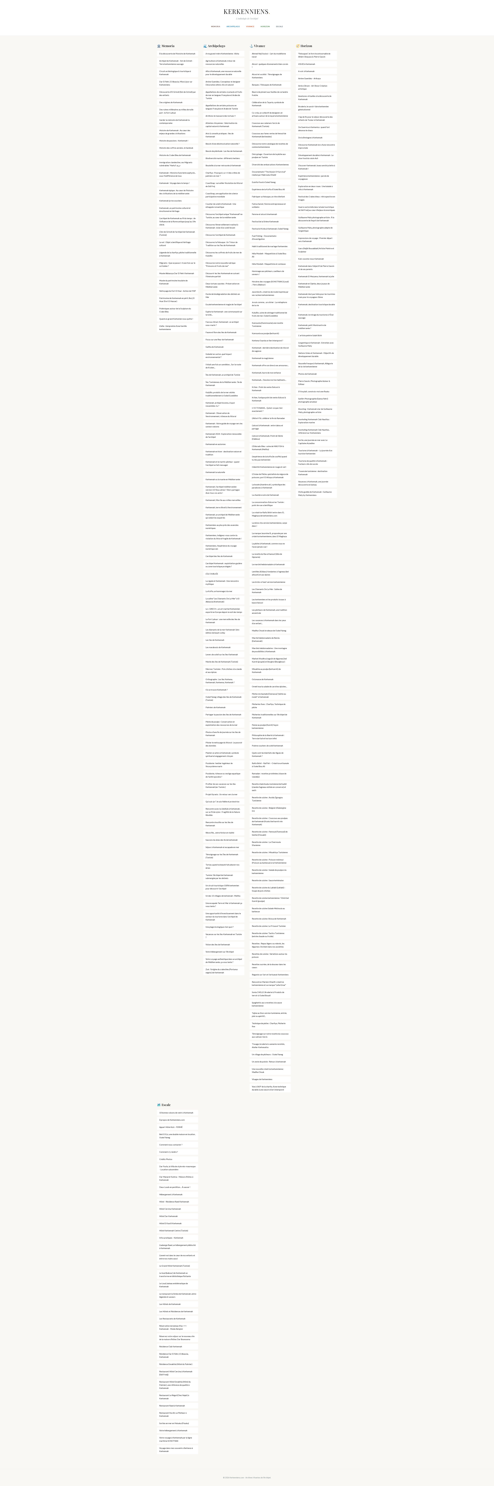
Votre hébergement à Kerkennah (173, 1430)
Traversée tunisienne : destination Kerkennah (312, 472)
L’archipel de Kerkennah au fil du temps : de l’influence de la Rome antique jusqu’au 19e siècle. (177, 221)
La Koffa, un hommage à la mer (219, 591)
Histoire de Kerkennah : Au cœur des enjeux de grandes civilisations (174, 132)
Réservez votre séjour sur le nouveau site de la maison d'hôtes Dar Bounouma (177, 1337)
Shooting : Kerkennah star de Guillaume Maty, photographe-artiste (315, 410)
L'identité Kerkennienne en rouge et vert (269, 467)
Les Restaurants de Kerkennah (172, 1318)
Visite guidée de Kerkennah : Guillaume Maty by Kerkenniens (315, 493)
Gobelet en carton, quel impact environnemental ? (219, 355)
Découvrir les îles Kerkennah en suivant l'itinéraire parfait (222, 275)
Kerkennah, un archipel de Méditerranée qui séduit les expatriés (223, 516)
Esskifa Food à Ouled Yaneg (264, 182)
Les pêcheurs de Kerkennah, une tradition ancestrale (269, 611)
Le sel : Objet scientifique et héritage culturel (175, 243)
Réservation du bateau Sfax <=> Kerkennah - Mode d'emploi (173, 1327)
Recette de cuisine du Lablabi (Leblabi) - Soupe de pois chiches (268, 889)
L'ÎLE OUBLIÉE (212, 574)
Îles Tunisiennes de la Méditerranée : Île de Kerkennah (224, 383)
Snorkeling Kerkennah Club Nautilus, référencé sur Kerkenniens (313, 431)
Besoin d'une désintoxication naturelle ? (223, 144)
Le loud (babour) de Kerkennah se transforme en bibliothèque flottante (175, 1274)
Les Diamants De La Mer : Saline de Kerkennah (267, 590)
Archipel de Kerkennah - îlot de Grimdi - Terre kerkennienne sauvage (176, 62)
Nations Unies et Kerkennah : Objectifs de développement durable (316, 354)
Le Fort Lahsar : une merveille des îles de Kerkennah (223, 621)
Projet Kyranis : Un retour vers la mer (221, 794)
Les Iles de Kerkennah (215, 640)
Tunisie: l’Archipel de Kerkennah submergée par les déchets (219, 876)
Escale (279, 26)
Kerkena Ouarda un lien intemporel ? (267, 340)
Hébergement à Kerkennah (170, 1194)
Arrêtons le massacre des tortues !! (221, 116)
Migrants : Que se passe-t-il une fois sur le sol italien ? (177, 264)
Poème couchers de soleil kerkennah (267, 745)
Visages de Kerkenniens (262, 1079)
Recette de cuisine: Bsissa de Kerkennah (269, 919)
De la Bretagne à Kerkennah (310, 137)
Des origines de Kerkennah (170, 102)
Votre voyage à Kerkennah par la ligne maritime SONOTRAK (175, 1439)
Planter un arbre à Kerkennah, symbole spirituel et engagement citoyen (222, 754)
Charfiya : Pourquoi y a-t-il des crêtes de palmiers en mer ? (223, 174)
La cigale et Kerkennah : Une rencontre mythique (222, 582)
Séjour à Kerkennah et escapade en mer (222, 847)
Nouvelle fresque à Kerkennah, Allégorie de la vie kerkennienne (315, 365)
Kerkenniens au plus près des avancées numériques (222, 526)
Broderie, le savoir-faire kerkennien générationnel (313, 108)
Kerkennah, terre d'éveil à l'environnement (224, 507)
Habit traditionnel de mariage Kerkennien (270, 246)
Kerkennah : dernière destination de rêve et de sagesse (270, 349)
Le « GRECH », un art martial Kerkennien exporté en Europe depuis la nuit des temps (224, 610)
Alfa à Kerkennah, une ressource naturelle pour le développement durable (223, 72)
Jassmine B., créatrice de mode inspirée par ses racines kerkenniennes (270, 293)
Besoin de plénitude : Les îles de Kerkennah (224, 151)
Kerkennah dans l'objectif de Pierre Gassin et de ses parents (316, 267)
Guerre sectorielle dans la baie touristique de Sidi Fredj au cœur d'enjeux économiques (316, 208)
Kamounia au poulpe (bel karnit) (265, 333)
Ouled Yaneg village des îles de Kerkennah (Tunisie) (223, 698)
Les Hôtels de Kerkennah (170, 1304)
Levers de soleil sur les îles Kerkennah (222, 654)
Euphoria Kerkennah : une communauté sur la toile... (224, 313)
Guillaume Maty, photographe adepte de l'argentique (315, 229)
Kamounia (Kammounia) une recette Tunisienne (267, 324)
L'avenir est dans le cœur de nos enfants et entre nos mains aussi (177, 1257)
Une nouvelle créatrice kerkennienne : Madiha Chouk (268, 1070)
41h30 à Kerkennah (306, 64)
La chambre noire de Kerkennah (265, 495)
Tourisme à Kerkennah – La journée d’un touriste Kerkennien (315, 452)
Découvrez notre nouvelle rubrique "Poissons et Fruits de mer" (220, 264)
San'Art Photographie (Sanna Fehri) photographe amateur (313, 400)
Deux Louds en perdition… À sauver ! (174, 1187)
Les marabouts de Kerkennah (218, 647)
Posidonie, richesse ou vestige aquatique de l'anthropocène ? (223, 775)
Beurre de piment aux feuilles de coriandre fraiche (270, 93)
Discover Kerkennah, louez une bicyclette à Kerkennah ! (316, 167)
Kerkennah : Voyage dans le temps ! (174, 183)
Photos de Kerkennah (307, 374)
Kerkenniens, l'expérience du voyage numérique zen (221, 547)
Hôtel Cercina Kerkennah (170, 1209)
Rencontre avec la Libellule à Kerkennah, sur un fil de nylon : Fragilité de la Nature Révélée (223, 812)
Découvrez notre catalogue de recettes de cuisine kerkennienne (270, 145)
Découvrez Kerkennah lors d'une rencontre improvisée (316, 146)
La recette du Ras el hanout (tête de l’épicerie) (267, 555)
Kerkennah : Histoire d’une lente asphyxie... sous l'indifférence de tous (177, 174)
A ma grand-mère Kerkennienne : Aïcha (222, 53)
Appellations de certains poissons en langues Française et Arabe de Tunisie (222, 107)
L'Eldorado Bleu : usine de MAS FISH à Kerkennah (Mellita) (268, 447)
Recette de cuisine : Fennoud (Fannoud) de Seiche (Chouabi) (270, 833)
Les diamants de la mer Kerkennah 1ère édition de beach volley (222, 631)
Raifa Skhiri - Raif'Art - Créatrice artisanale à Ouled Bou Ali (270, 764)
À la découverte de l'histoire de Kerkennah (177, 53)
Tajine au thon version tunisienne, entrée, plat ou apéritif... (269, 1014)
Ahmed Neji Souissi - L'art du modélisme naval (269, 55)
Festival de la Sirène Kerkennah (265, 221)
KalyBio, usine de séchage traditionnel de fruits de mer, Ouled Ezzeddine (269, 314)
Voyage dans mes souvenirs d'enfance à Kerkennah (176, 1449)
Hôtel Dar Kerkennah (168, 1216)
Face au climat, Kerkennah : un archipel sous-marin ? (222, 323)
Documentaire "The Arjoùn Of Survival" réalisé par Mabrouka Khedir (269, 173)
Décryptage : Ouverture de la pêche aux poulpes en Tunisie (269, 155)
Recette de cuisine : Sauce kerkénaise (268, 880)
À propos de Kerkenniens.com (172, 1120)
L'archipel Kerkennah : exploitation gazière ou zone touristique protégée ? (224, 565)
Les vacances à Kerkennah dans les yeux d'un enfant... (269, 622)
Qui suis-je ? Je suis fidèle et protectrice (222, 801)
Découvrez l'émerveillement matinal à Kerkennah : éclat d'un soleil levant (222, 226)
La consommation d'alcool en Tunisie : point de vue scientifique (268, 503)
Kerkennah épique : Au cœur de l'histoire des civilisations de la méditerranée (176, 192)
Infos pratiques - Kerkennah (171, 1238)
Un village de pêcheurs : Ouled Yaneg (267, 1054)
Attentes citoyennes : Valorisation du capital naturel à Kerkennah (221, 124)
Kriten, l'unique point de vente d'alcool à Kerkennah (269, 399)
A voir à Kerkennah (306, 71)
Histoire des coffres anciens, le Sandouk (176, 148)
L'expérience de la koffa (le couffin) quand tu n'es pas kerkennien (269, 458)
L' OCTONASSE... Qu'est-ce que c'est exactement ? (267, 409)
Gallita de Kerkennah (215, 347)
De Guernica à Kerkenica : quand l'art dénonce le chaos (314, 128)
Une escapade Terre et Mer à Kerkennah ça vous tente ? (224, 904)
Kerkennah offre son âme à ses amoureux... (270, 365)
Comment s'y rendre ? (168, 1152)
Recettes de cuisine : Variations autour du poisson (269, 955)
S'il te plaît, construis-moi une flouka (313, 391)
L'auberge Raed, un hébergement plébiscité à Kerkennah (177, 1246)
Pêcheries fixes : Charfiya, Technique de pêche (268, 705)
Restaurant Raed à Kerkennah (172, 1405)
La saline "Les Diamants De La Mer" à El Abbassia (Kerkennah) (222, 600)
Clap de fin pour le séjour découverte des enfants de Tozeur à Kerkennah (315, 118)
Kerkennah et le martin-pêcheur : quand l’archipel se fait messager (222, 463)
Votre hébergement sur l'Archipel (220, 952)
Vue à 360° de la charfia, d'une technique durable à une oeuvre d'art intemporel (269, 1088)
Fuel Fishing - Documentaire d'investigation (264, 237)
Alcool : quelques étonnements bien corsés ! (270, 65)
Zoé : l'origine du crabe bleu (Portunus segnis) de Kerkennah (222, 971)
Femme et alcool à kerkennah (264, 214)
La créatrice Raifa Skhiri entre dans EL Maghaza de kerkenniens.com (268, 514)
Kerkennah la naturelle (215, 472)
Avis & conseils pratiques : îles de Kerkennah (219, 135)
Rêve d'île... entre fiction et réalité (220, 833)
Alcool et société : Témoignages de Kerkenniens (267, 76)
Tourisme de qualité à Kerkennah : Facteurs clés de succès (312, 462)
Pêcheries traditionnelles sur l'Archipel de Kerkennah (269, 716)
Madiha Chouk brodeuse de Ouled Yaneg (269, 630)
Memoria (215, 26)
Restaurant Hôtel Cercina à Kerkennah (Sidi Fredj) (175, 1373)
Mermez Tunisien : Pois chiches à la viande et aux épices (224, 670)
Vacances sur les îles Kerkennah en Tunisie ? (224, 935)
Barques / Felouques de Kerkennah (266, 85)
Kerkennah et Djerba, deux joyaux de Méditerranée (314, 285)
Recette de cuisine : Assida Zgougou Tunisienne (267, 799)
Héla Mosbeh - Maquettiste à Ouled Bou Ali (269, 255)
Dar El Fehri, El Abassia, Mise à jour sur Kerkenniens (175, 83)
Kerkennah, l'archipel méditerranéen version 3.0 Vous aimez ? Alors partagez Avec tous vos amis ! (223, 490)
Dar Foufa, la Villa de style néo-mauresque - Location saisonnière (177, 1168)
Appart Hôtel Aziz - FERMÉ (171, 1127)
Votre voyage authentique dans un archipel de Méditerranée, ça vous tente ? (224, 960)
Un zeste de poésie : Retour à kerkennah (269, 1061)
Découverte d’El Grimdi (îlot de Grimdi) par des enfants (177, 93)
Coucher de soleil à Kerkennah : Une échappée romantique (221, 205)
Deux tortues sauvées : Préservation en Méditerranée (222, 285)
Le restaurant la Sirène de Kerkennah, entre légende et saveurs (177, 1295)
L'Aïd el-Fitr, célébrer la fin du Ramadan (268, 418)
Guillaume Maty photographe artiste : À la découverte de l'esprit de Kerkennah (316, 219)
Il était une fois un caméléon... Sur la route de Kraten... (223, 366)
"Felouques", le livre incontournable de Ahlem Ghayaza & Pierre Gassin (314, 55)
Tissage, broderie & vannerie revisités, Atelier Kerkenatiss (268, 1045)
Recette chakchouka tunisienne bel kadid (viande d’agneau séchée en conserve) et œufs (269, 787)
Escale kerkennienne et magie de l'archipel (224, 304)
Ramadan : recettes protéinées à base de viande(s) (269, 775)
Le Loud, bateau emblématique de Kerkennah (173, 1285)
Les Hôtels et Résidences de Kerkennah (176, 1311)
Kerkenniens (247, 11)
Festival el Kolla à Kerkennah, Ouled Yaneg (270, 229)
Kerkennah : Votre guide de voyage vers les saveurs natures (224, 425)
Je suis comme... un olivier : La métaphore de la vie (269, 303)
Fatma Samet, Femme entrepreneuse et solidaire (269, 205)
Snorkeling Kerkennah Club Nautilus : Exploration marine (314, 421)
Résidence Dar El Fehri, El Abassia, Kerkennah (173, 1355)
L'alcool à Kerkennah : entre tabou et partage (267, 427)
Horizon (265, 26)
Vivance (250, 26)
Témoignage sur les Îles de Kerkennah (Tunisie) (222, 856)
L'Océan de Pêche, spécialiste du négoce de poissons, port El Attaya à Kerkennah (270, 475)
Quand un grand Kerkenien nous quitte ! (176, 319)
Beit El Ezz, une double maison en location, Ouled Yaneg (177, 1136)
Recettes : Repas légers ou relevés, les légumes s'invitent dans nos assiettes (268, 945)
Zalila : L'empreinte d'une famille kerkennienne (173, 327)
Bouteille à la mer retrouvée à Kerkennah (223, 165)
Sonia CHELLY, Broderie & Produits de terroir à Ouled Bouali (268, 993)
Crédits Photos (165, 1159)
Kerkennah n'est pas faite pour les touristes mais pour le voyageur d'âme (316, 295)
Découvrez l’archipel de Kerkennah (220, 235)
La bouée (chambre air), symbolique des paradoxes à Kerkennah (268, 486)
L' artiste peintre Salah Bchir (310, 335)
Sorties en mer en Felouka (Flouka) (174, 1423)
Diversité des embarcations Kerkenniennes (270, 164)
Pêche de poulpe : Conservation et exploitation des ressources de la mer (221, 723)
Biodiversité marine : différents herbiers (223, 158)
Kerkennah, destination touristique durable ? (316, 306)
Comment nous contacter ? (170, 1145)
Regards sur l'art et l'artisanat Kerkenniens (270, 974)
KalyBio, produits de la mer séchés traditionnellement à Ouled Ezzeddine (222, 394)
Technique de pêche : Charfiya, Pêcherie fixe (268, 1025)
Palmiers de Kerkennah (216, 707)
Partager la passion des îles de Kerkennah (223, 714)
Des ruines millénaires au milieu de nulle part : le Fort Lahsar (176, 111)
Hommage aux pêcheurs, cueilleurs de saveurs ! (268, 272)
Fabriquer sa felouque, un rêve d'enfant (268, 196)
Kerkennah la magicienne (263, 358)
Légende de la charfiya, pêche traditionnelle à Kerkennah (177, 254)
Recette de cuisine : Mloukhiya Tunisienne (270, 852)
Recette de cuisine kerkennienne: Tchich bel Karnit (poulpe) (270, 899)
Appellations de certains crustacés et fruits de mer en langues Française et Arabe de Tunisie (224, 95)
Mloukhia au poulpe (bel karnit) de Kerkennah (266, 670)
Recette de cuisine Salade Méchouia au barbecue (268, 910)
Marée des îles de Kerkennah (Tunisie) (222, 662)
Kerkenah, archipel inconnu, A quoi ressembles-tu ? (220, 404)
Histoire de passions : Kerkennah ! (173, 140)
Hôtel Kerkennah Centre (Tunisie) (173, 1230)
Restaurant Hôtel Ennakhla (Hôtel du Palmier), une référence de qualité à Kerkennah (175, 1385)
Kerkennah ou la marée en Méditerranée (223, 479)
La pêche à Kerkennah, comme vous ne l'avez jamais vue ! (268, 545)
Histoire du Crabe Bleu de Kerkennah (175, 155)
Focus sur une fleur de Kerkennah (220, 339)
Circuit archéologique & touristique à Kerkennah (175, 72)
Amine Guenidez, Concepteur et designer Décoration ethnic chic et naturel (223, 83)
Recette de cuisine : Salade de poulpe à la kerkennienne (269, 871)
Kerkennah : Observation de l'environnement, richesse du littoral (221, 414)
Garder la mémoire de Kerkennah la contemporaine (174, 121)
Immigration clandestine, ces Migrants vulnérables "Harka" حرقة (175, 164)
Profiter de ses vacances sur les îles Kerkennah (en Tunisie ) (221, 785)
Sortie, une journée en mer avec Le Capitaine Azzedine (312, 441)
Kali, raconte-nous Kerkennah (311, 259)
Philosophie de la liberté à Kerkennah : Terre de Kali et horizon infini (268, 736)
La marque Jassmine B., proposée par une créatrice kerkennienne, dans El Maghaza (269, 535)
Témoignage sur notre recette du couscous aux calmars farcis (270, 1035)
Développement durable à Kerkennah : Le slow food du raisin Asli (315, 156)
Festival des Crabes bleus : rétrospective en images (316, 198)
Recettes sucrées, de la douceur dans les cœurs (269, 966)
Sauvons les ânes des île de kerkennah (222, 840)
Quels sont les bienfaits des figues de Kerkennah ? (267, 754)
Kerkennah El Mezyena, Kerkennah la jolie (316, 276)
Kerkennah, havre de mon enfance (266, 373)
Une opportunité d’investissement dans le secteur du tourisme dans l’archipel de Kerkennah (223, 916)
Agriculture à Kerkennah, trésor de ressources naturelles (220, 62)
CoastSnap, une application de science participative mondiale (222, 195)
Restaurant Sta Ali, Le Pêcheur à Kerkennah (173, 1414)
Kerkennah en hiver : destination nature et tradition (223, 453)
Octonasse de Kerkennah (262, 679)
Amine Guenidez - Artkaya (309, 78)
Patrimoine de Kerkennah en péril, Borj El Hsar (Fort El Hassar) (177, 299)
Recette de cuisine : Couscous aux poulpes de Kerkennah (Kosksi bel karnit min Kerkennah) (270, 821)
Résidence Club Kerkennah (170, 1346)
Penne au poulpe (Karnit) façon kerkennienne (265, 726)
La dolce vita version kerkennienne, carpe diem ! (269, 524)
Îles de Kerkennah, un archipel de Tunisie (223, 375)
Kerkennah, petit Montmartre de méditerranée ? (312, 326)
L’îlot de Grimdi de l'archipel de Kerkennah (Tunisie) (177, 233)
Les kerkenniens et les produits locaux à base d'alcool (269, 601)
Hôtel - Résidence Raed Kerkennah (174, 1201)
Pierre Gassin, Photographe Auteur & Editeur (314, 382)
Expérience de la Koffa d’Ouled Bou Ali (268, 189)
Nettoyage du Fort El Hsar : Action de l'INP (177, 291)
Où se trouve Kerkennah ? (217, 690)
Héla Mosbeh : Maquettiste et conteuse (269, 264)
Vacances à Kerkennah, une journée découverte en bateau (313, 483)
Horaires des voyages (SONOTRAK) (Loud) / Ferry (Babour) (270, 283)
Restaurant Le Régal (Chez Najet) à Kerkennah (174, 1396)
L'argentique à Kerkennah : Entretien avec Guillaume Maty (316, 344)
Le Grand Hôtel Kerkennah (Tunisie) (174, 1266)
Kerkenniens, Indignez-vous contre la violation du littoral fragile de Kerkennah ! (224, 537)
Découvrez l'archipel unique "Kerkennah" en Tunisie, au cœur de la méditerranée (224, 215)
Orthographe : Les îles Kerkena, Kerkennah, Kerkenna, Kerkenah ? (220, 681)
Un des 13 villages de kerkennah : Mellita (223, 896)
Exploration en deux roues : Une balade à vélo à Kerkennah (315, 188)
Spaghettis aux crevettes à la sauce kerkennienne (267, 1004)
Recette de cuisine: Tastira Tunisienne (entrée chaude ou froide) (268, 934)
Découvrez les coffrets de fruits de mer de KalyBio (224, 254)
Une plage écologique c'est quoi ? (220, 927)
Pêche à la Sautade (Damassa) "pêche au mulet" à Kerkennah (269, 695)
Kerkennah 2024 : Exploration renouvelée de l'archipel (223, 435)
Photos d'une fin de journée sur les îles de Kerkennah (223, 733)
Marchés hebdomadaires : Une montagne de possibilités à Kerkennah (269, 649)
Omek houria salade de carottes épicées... (269, 686)
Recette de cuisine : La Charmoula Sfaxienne (266, 843)
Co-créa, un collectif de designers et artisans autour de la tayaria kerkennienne (270, 114)
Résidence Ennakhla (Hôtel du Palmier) (175, 1364)
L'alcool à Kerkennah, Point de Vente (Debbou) (267, 437)
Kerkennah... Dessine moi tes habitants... (269, 380)
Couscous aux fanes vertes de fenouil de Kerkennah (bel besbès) (269, 135)
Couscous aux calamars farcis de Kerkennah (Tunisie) (266, 124)
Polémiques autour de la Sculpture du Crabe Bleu (175, 310)
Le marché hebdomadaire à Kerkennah (268, 564)
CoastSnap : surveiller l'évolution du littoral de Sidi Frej (224, 184)
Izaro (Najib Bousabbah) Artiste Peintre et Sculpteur (316, 250)
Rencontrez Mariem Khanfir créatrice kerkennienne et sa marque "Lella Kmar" (269, 983)
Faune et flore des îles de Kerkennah (221, 332)
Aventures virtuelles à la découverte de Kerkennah (314, 97)
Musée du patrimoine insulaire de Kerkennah (173, 282)
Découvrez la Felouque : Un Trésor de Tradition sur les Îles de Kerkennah (221, 243)
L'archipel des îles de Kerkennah (219, 556)
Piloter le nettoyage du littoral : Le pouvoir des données (224, 744)
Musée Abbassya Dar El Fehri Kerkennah (176, 273)
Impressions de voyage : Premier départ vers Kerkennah (315, 239)
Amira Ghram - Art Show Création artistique (312, 87)
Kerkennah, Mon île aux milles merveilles (223, 500)
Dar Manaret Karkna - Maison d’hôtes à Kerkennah (176, 1178)
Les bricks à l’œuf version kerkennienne (268, 582)
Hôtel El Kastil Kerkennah (170, 1223)
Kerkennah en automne (216, 444)
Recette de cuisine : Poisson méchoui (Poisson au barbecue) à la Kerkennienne (269, 861)
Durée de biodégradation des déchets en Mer (223, 295)
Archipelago (233, 26)
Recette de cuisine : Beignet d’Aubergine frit (269, 809)
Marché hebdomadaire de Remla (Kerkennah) (266, 639)
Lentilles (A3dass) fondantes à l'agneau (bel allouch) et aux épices (270, 573)
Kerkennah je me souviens (170, 201)
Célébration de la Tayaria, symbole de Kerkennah (268, 104)
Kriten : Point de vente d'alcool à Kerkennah (266, 388)
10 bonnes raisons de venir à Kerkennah (176, 1113)
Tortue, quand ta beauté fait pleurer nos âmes (222, 866)
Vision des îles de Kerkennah (218, 944)
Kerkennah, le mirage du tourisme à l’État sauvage (316, 316)
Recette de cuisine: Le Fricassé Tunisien (269, 926)
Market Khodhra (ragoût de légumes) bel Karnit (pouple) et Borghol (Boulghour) (269, 660)
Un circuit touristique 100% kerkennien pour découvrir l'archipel (222, 887)
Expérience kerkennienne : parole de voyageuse (313, 177)
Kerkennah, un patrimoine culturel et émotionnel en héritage (175, 209)
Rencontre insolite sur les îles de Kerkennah (219, 823)
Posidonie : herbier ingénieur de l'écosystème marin (219, 764)
